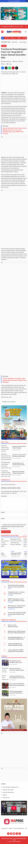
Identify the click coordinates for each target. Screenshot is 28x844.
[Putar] (3, 814)
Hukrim (9, 588)
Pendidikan (10, 602)
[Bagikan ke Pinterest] (13, 67)
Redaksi (5, 795)
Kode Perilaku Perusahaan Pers (11, 787)
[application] (14, 808)
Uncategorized (11, 609)
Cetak (9, 64)
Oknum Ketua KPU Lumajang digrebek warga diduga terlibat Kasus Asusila (16, 587)
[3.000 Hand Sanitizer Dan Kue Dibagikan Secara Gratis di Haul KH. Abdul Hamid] (5, 678)
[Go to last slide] (24, 535)
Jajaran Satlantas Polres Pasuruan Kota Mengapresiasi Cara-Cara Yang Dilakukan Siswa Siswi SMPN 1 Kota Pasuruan (15, 130)
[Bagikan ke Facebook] (2, 67)
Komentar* (4, 496)
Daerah (24, 38)
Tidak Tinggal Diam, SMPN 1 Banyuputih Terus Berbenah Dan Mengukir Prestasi (16, 651)
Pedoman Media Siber (8, 792)
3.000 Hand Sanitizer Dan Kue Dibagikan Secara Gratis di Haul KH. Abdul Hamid (17, 677)
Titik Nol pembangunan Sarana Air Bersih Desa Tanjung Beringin (15, 693)
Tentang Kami (6, 797)
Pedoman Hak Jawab (8, 789)
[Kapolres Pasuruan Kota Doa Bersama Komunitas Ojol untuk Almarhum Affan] (6, 457)
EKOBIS (19, 38)
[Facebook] (8, 833)
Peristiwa (4, 45)
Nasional (13, 38)
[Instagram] (11, 833)
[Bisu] (22, 814)
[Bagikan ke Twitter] (6, 67)
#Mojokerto (15, 42)
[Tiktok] (19, 833)
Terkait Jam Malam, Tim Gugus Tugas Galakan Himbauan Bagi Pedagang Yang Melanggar (14, 380)
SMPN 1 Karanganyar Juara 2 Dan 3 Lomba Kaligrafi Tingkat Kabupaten (16, 600)
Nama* (3, 512)
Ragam (3, 551)
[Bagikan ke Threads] (16, 67)
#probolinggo (23, 42)
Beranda (7, 38)
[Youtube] (14, 833)
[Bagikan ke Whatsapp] (9, 67)
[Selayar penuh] (25, 814)
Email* (3, 518)
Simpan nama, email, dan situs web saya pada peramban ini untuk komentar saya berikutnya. (13, 526)
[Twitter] (17, 833)
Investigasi (10, 595)
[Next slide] (26, 535)
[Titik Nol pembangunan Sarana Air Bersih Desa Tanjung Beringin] (5, 693)
